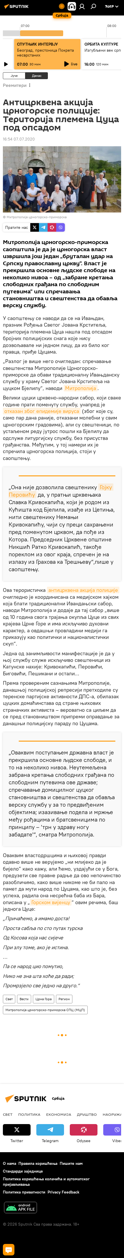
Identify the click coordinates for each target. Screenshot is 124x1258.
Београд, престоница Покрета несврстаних (45, 53)
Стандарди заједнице (23, 1171)
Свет (9, 999)
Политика (29, 1114)
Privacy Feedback (63, 1192)
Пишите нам (71, 1163)
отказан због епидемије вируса (41, 411)
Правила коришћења (37, 1163)
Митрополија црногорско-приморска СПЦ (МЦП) (45, 1010)
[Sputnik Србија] (17, 8)
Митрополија (80, 388)
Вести (24, 999)
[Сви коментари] (8, 1249)
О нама (9, 1163)
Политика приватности (24, 1192)
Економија (58, 1114)
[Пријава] (82, 6)
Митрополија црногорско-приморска (37, 217)
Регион (64, 999)
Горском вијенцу (50, 902)
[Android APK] (20, 1208)
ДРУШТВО (87, 1114)
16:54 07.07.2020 (19, 139)
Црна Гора (43, 999)
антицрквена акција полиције (83, 590)
